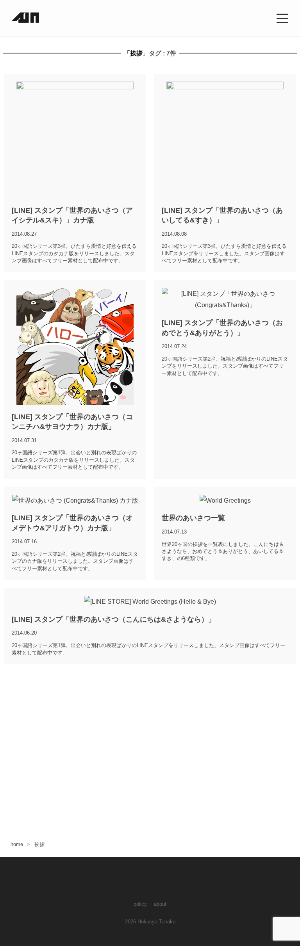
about (160, 904)
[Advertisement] (150, 746)
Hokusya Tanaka (156, 922)
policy (140, 904)
